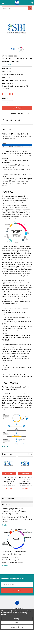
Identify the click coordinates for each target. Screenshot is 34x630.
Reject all (17, 623)
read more (5, 525)
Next (31, 454)
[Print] (11, 120)
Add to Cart (9, 474)
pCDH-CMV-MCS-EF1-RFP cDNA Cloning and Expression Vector (9, 480)
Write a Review (6, 64)
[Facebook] (3, 120)
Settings (17, 619)
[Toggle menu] (2, 2)
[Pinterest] (19, 120)
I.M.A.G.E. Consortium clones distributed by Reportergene (14, 552)
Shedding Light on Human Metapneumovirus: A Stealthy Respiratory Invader (14, 511)
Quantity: (5, 98)
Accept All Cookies (17, 627)
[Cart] (31, 2)
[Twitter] (15, 120)
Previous (29, 454)
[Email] (7, 120)
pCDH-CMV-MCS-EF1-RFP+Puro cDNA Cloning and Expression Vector (25, 480)
